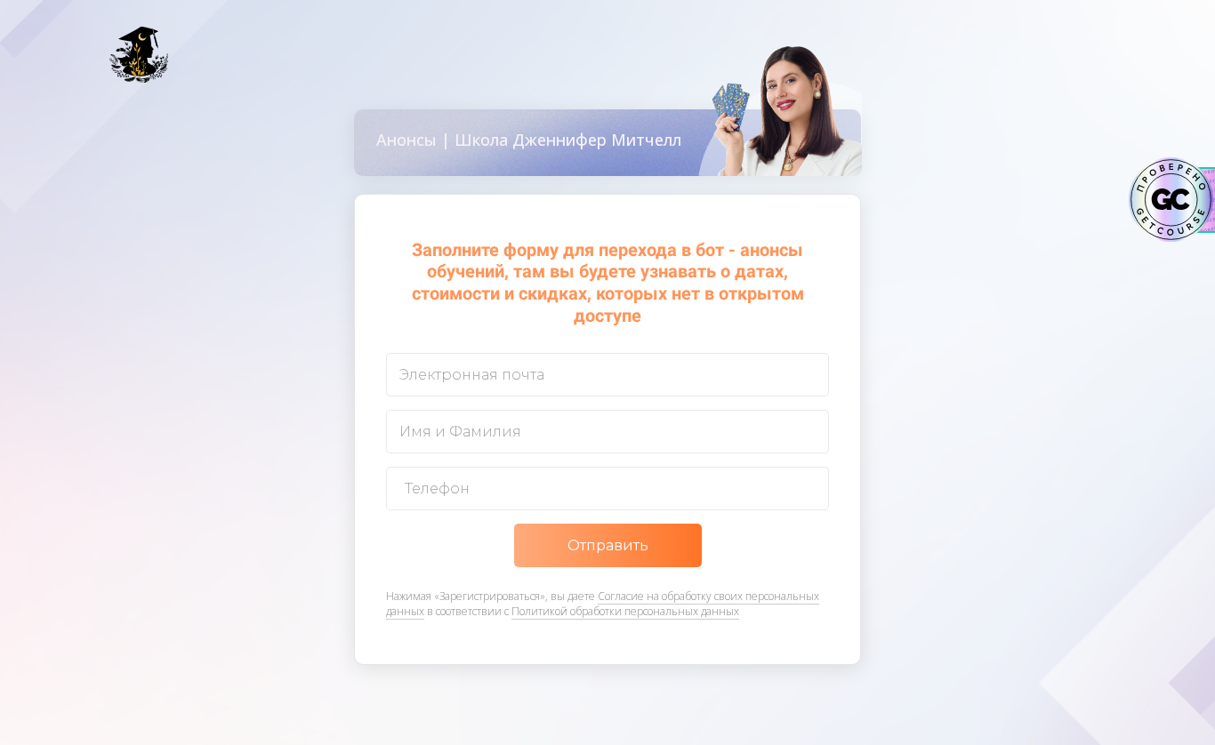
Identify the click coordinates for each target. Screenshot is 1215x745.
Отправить (607, 545)
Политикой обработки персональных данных (625, 611)
